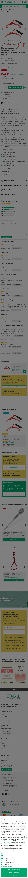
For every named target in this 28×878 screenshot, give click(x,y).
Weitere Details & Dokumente (12, 185)
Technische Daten (9, 180)
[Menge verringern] (6, 88)
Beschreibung (8, 103)
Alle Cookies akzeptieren (14, 869)
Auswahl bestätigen (14, 872)
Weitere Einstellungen (6, 866)
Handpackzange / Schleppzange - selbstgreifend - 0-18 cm (14, 67)
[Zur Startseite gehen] (1, 10)
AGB (2, 763)
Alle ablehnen (14, 875)
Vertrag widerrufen (6, 769)
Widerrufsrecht (4, 759)
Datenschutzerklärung (6, 765)
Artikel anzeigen (14, 539)
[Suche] (24, 6)
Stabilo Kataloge (5, 726)
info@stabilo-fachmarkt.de (10, 394)
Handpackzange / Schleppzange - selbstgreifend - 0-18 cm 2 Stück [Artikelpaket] (12, 438)
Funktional (6, 864)
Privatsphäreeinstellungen (7, 767)
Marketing (6, 858)
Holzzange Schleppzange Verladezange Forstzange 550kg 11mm (12, 574)
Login (2, 714)
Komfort (5, 860)
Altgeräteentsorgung (6, 733)
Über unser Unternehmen (7, 742)
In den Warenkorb (16, 87)
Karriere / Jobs (4, 745)
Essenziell (6, 854)
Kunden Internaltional (6, 728)
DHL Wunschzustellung (9, 862)
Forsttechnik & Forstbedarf (10, 9)
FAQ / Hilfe (3, 748)
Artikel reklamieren (5, 731)
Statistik (6, 856)
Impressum (4, 760)
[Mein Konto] (22, 2)
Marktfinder (4, 746)
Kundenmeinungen (9, 194)
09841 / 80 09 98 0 (8, 392)
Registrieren (4, 716)
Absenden (14, 632)
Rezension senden (6, 237)
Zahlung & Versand (5, 762)
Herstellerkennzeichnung (11, 190)
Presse (2, 743)
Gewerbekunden (5, 730)
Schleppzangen (6, 11)
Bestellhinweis (4, 725)
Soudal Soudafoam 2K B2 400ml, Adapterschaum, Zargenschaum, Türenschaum (11, 533)
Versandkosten (18, 371)
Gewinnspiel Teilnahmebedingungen (10, 750)
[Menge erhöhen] (6, 86)
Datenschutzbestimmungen (17, 637)
